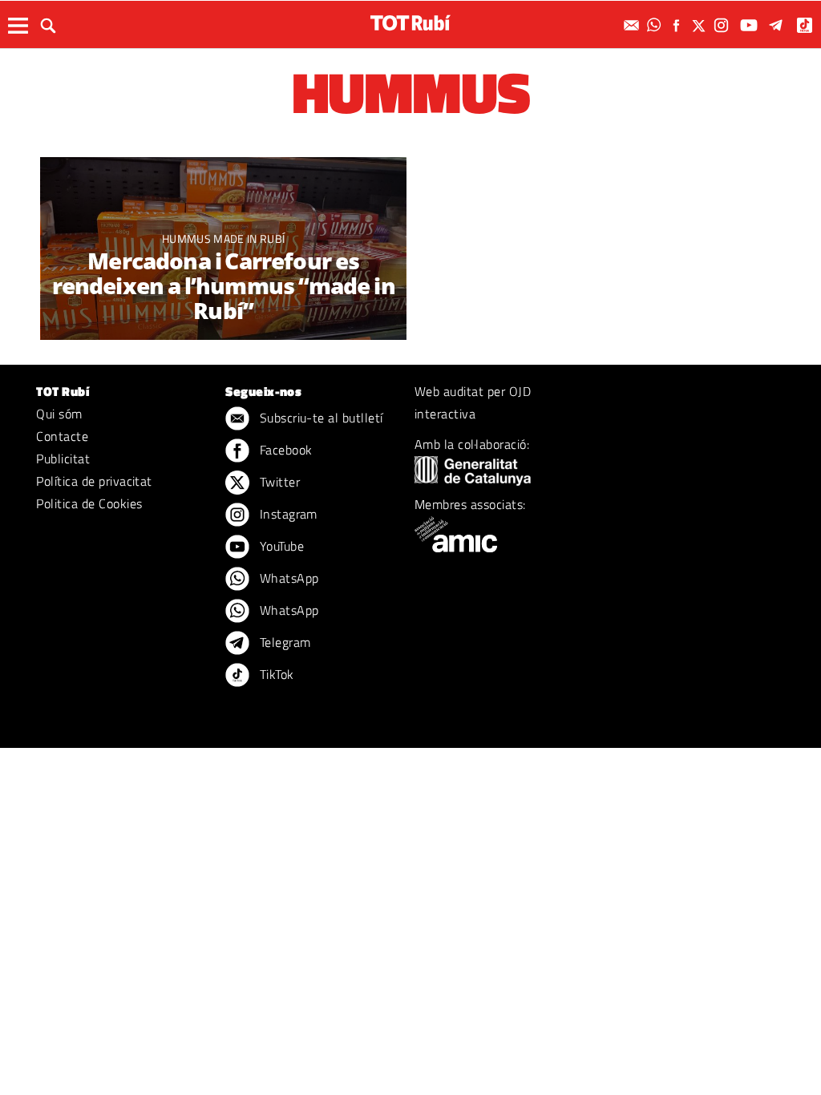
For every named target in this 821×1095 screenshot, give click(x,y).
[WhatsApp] (655, 25)
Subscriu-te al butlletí (319, 417)
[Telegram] (778, 25)
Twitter (278, 481)
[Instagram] (723, 25)
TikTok (274, 674)
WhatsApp (287, 578)
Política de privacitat (94, 481)
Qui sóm (59, 413)
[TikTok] (806, 25)
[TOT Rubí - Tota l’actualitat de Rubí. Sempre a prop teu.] (410, 23)
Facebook (284, 449)
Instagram (286, 513)
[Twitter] (700, 25)
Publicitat (63, 458)
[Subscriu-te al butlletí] (633, 25)
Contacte (62, 436)
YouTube (280, 546)
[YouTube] (751, 25)
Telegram (283, 642)
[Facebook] (678, 25)
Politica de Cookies (89, 503)
